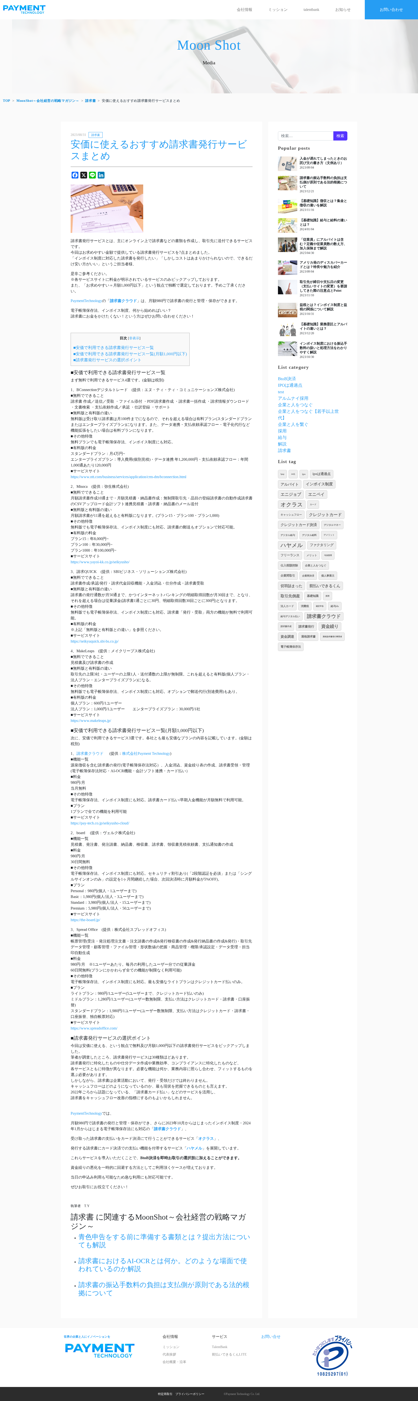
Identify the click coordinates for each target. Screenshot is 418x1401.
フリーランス (290, 555)
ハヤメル (292, 545)
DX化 (293, 474)
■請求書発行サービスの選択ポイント (107, 360)
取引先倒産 (290, 596)
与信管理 (328, 555)
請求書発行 (306, 626)
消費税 (305, 606)
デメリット (329, 535)
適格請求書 (308, 636)
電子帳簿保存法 (291, 646)
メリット (311, 555)
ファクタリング (322, 545)
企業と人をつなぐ (295, 404)
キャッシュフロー (291, 514)
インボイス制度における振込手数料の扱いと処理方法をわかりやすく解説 (323, 348)
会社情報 (244, 9)
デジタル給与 (288, 535)
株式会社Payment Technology (146, 753)
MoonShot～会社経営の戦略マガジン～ (47, 101)
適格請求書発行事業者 (332, 637)
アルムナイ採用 (293, 398)
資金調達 (287, 636)
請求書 (90, 101)
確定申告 (320, 606)
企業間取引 (288, 575)
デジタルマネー (332, 525)
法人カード (287, 606)
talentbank (311, 9)
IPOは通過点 (290, 385)
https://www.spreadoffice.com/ (94, 1028)
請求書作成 (286, 626)
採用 (282, 431)
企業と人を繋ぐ (293, 424)
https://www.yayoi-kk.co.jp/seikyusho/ (100, 562)
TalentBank (219, 1347)
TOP (6, 101)
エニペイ (316, 494)
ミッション (278, 9)
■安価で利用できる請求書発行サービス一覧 (113, 347)
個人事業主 (328, 575)
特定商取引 (165, 1394)
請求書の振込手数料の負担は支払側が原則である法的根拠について (323, 182)
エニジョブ (291, 494)
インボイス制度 (319, 484)
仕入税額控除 (289, 565)
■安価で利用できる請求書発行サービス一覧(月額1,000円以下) (130, 354)
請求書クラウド (90, 753)
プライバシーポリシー (189, 1394)
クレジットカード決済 (299, 525)
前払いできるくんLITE (229, 1354)
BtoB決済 (287, 378)
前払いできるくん (324, 586)
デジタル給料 (309, 535)
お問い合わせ (391, 9)
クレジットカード (325, 514)
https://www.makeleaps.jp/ (91, 721)
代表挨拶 (169, 1354)
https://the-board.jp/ (85, 920)
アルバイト (290, 484)
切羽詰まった (291, 586)
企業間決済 (308, 575)
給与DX (335, 606)
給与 (282, 437)
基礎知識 (313, 596)
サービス (219, 1336)
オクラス (292, 505)
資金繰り (330, 626)
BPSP (282, 474)
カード (313, 504)
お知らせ (343, 9)
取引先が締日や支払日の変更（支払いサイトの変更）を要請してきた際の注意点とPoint (323, 286)
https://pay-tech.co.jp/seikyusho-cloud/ (100, 823)
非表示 (134, 338)
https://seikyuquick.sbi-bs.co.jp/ (95, 641)
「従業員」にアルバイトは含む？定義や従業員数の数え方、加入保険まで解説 (323, 244)
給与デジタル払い (290, 616)
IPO (304, 474)
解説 (282, 444)
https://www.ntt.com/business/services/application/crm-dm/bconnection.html (128, 477)
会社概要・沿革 (174, 1362)
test (281, 391)
